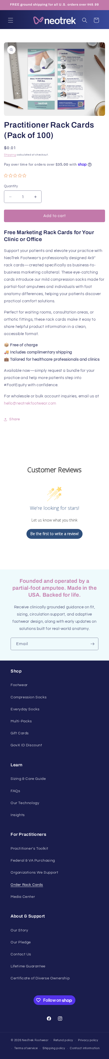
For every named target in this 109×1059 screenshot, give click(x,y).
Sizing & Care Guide (28, 779)
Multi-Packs (21, 721)
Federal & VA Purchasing (33, 860)
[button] (10, 20)
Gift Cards (20, 733)
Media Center (23, 897)
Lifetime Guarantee (28, 966)
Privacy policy (88, 1040)
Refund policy (63, 1040)
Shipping (10, 154)
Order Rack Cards (27, 885)
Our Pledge (21, 942)
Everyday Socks (25, 709)
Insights (18, 815)
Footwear (19, 685)
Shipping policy (54, 1048)
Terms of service (26, 1048)
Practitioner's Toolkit (29, 848)
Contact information (84, 1048)
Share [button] (14, 419)
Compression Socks (29, 697)
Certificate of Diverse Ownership (40, 978)
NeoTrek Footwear (35, 1039)
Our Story (19, 930)
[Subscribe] (92, 644)
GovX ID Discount (26, 745)
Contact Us (21, 954)
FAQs (15, 791)
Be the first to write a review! (54, 533)
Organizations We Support (34, 872)
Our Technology (25, 803)
